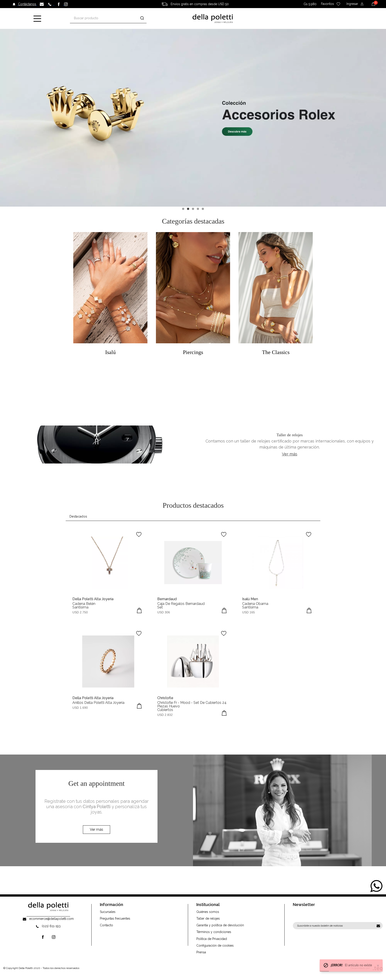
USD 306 (163, 612)
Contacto (106, 925)
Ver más (289, 454)
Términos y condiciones (213, 932)
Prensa (201, 952)
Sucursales (107, 912)
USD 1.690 (80, 707)
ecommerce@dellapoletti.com (51, 918)
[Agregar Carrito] (139, 610)
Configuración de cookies (215, 945)
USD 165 (248, 612)
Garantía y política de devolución (220, 925)
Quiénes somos (207, 912)
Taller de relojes (208, 918)
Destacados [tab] (78, 516)
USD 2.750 (80, 612)
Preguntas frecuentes (115, 918)
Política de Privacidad (211, 939)
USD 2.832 (165, 714)
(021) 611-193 (51, 926)
